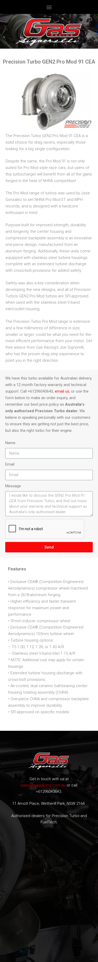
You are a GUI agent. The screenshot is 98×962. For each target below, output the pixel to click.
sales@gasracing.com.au (43, 785)
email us (62, 391)
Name (10, 442)
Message (13, 486)
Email (9, 464)
